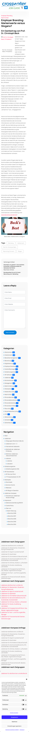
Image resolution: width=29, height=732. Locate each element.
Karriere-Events (10, 485)
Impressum (22, 729)
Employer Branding (6, 16)
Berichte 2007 (12, 516)
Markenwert (20, 243)
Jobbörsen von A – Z (11, 444)
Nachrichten (5, 18)
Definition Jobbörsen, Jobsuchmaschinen (12, 455)
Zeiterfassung (9, 422)
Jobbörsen (8, 377)
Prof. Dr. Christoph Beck (9, 247)
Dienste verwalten (14, 712)
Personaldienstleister (11, 400)
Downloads (9, 482)
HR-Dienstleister (9, 472)
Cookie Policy (10, 505)
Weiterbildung (9, 417)
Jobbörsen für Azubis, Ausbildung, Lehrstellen (11, 565)
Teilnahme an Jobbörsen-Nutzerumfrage (13, 496)
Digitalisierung (9, 363)
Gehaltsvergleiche (10, 372)
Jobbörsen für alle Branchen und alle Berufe (14, 673)
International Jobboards (12, 446)
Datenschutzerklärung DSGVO (12, 729)
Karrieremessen (9, 380)
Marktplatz (8, 480)
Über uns (8, 508)
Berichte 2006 (12, 519)
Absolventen (8, 352)
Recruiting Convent (8, 251)
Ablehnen (14, 721)
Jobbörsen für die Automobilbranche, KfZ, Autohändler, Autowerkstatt (14, 559)
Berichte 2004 (12, 524)
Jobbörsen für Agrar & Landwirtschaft (12, 552)
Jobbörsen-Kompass (10, 493)
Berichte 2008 (12, 513)
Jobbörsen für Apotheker (8, 554)
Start (6, 436)
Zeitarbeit (7, 420)
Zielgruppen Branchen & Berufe (15, 441)
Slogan (20, 251)
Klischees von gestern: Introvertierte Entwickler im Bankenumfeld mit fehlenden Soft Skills (14, 266)
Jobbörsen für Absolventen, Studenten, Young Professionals (13, 548)
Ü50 (6, 414)
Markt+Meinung (11, 511)
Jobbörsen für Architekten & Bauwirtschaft (14, 556)
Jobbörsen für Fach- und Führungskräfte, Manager (13, 573)
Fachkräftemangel (10, 369)
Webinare (8, 488)
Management (8, 383)
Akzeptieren (14, 717)
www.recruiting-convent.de (9, 215)
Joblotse (8, 458)
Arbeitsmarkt (8, 355)
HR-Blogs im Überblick (12, 490)
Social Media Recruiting (11, 411)
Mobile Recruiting (10, 391)
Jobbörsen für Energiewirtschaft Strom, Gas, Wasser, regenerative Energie (13, 569)
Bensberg (11, 243)
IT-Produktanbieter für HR (13, 477)
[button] (26, 679)
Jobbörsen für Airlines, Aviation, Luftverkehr (14, 562)
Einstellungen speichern (14, 726)
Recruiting (8, 408)
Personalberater (9, 397)
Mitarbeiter (8, 389)
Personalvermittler (10, 406)
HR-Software (8, 375)
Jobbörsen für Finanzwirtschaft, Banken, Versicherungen (13, 577)
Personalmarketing (10, 403)
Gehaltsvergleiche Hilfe (12, 469)
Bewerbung (8, 360)
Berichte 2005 (12, 521)
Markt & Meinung (9, 386)
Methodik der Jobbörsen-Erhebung (13, 450)
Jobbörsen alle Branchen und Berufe (12, 545)
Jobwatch (9, 464)
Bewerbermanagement (11, 358)
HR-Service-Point (11, 474)
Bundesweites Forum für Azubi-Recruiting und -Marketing (12, 273)
